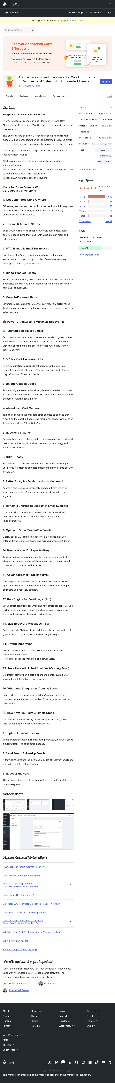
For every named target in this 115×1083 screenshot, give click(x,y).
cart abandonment (103, 150)
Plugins (34, 1021)
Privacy (7, 1025)
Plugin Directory (10, 12)
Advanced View (87, 169)
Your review (85, 221)
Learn (62, 1011)
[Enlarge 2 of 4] (45, 802)
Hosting (7, 1021)
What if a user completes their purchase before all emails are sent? (21, 885)
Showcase (36, 1011)
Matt (7, 1040)
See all (108, 221)
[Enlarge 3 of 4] (70, 802)
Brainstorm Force (31, 86)
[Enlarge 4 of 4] (70, 816)
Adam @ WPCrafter (19, 990)
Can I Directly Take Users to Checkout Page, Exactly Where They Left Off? (23, 922)
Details (9, 96)
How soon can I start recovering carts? (23, 867)
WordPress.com (12, 1035)
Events (90, 1016)
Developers (65, 1021)
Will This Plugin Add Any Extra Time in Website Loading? (32, 932)
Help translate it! (77, 20)
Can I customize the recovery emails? (22, 875)
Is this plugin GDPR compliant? (18, 895)
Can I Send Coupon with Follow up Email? (24, 912)
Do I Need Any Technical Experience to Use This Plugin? (32, 904)
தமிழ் (11, 1062)
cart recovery (105, 156)
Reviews (23, 96)
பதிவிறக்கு (106, 81)
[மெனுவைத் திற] (110, 4)
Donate (92, 1021)
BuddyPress (10, 1049)
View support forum (89, 254)
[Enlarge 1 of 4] (21, 802)
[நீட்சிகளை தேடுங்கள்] (32, 30)
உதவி (109, 96)
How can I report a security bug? (20, 949)
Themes (35, 1016)
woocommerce (104, 162)
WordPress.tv (67, 1025)
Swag (91, 1025)
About (6, 1011)
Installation (40, 96)
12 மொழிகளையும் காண (102, 144)
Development (59, 96)
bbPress (8, 1045)
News (6, 1016)
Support (63, 1016)
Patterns (35, 1025)
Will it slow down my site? (16, 941)
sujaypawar (50, 983)
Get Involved (93, 1011)
